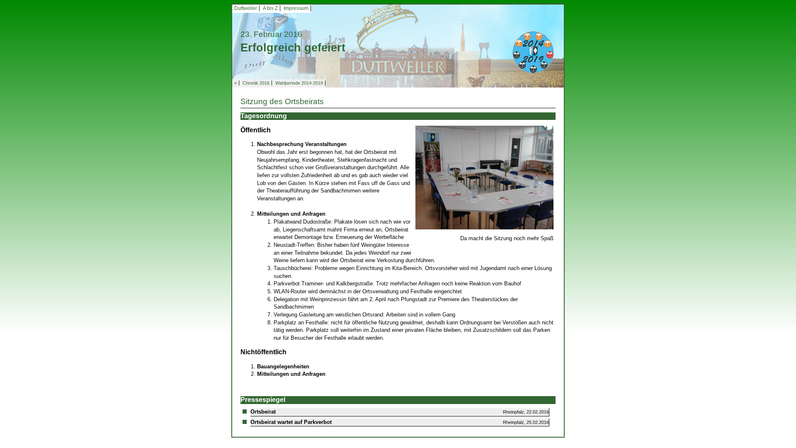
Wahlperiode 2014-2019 (299, 82)
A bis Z (270, 8)
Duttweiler (245, 8)
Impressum (296, 8)
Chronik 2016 (256, 82)
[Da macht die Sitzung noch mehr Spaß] (484, 177)
